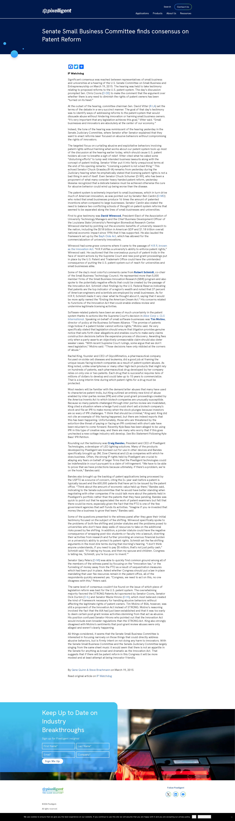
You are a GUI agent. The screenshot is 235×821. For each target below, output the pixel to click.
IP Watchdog (104, 676)
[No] (231, 817)
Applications (142, 13)
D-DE (106, 93)
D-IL (86, 597)
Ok (194, 817)
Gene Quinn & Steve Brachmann (91, 670)
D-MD (161, 196)
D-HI (126, 597)
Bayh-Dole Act (107, 236)
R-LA (153, 106)
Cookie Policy (204, 817)
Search (167, 6)
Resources (185, 13)
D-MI (96, 560)
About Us (171, 13)
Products (157, 13)
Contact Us (183, 6)
